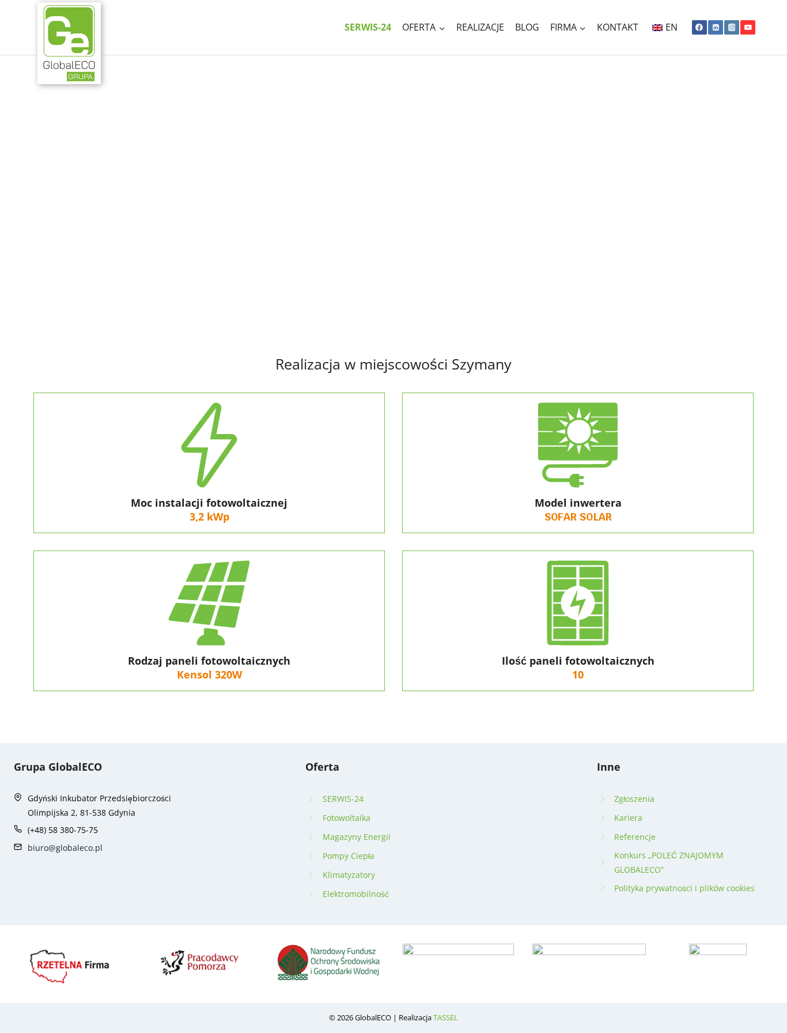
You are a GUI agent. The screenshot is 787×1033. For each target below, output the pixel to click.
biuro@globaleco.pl (65, 847)
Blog (527, 27)
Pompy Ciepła (348, 855)
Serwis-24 (368, 27)
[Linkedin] (715, 27)
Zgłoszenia (634, 798)
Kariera (628, 817)
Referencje (635, 836)
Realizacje (480, 27)
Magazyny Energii (357, 836)
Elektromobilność (356, 893)
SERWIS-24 (343, 798)
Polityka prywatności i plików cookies (684, 888)
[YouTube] (747, 27)
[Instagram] (731, 27)
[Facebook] (699, 27)
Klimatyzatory (349, 874)
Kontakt (617, 27)
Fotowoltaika (346, 817)
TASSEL (445, 1017)
